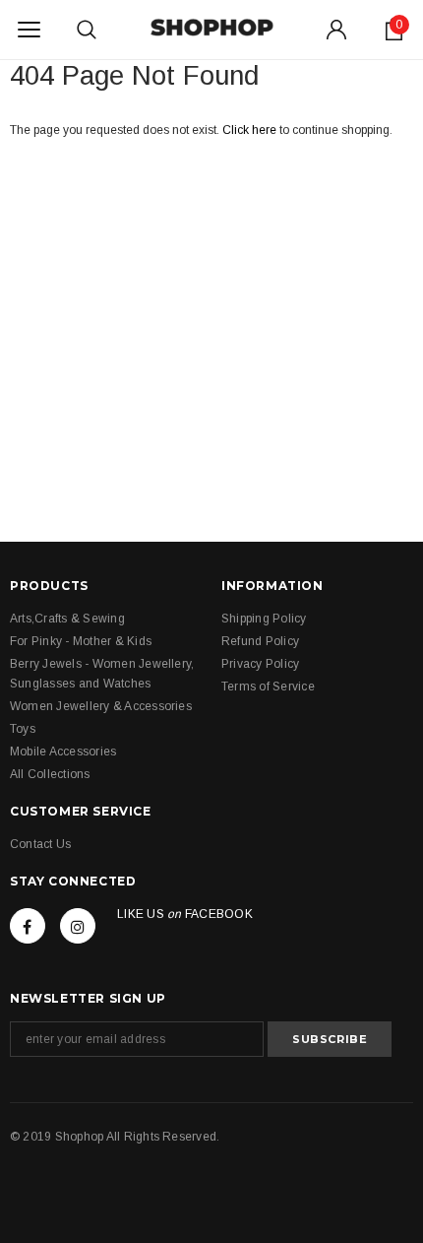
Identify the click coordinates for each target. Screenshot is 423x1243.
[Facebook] (27, 926)
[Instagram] (77, 926)
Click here (250, 130)
